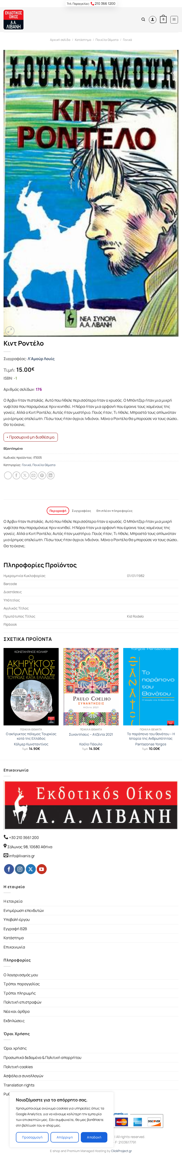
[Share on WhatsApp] (8, 475)
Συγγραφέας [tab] (81, 511)
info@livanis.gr (22, 855)
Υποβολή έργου (17, 919)
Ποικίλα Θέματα (107, 40)
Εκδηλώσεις (14, 1020)
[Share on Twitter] (25, 475)
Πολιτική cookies (18, 1066)
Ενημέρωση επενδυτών (24, 910)
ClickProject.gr (121, 1151)
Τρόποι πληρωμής (20, 993)
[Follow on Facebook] (9, 869)
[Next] (178, 703)
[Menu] (174, 20)
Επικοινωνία (14, 947)
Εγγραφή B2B (15, 928)
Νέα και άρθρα (17, 1011)
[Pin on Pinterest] (42, 475)
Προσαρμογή (32, 1137)
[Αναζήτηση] (143, 19)
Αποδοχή (94, 1137)
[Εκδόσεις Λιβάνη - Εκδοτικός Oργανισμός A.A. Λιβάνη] (20, 19)
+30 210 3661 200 (23, 837)
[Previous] (3, 703)
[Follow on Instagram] (20, 869)
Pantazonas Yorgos (150, 744)
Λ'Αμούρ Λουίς (41, 358)
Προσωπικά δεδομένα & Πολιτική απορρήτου (42, 1057)
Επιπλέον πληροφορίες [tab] (114, 511)
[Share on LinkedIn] (51, 475)
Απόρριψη (65, 1137)
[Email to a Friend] (33, 475)
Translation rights (19, 1085)
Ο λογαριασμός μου (21, 974)
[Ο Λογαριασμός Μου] (152, 20)
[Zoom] (9, 331)
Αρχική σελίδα (60, 40)
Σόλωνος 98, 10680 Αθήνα (29, 846)
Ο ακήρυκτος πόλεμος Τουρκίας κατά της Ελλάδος (31, 736)
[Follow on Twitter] (31, 869)
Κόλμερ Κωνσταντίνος (31, 744)
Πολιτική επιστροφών (22, 1002)
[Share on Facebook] (16, 475)
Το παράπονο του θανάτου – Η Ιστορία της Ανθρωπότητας (151, 736)
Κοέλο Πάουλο (90, 744)
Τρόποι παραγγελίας (22, 983)
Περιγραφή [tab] (58, 511)
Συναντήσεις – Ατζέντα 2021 (91, 734)
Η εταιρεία (13, 901)
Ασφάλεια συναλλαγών (23, 1075)
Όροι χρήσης (15, 1048)
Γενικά (127, 40)
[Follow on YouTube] (42, 869)
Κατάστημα (83, 40)
